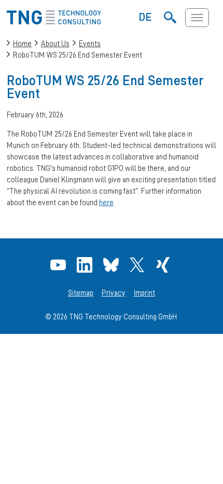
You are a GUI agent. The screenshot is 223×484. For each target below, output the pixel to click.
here (106, 202)
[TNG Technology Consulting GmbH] (54, 21)
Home (22, 43)
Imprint (144, 293)
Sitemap (80, 293)
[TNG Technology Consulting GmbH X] (138, 265)
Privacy (114, 293)
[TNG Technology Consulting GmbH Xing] (164, 265)
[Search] (170, 17)
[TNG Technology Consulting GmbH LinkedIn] (86, 265)
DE (145, 16)
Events (90, 43)
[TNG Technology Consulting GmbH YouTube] (59, 265)
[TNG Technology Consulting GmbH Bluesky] (112, 265)
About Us (55, 43)
